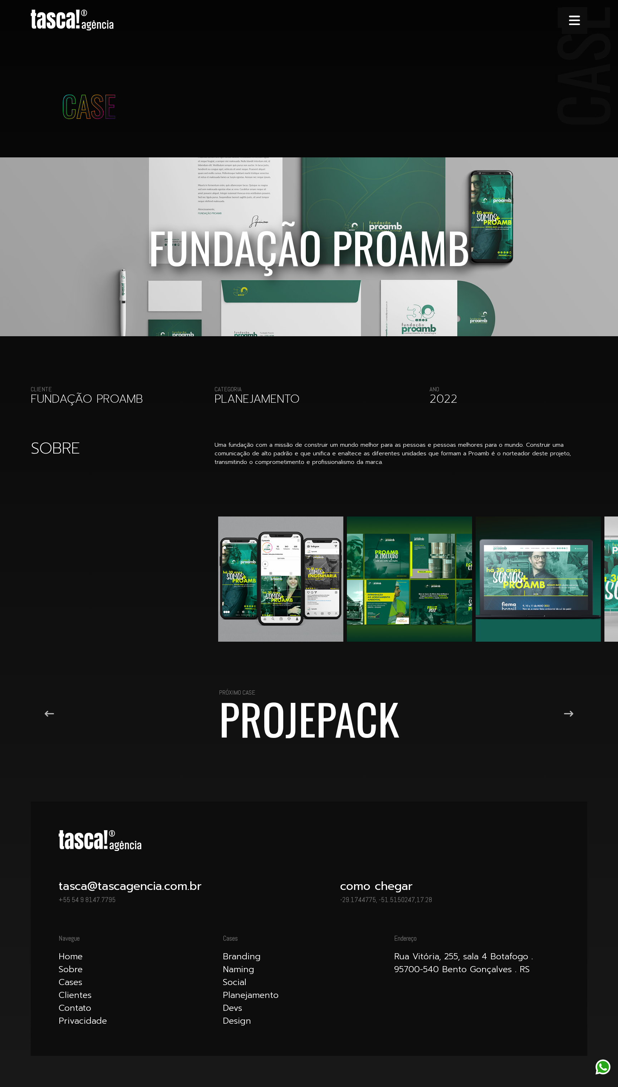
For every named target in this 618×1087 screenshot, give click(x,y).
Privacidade (83, 1020)
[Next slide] (568, 714)
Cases (70, 982)
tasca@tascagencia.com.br (130, 886)
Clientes (75, 995)
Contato (75, 1008)
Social (234, 982)
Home (71, 956)
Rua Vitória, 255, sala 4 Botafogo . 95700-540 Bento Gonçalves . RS (463, 963)
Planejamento (251, 995)
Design (237, 1020)
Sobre (71, 969)
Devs (232, 1008)
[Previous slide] (49, 714)
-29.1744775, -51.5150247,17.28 (386, 899)
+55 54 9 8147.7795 (87, 899)
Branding (242, 956)
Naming (238, 969)
